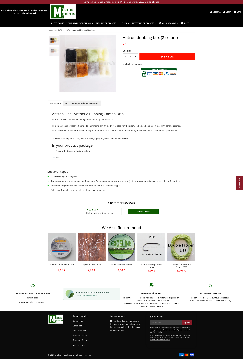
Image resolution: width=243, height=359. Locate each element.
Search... (217, 11)
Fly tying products (143, 23)
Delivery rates (79, 345)
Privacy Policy (79, 330)
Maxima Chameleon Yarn (62, 264)
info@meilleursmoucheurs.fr (160, 340)
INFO (186, 23)
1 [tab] (54, 81)
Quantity (127, 51)
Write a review (143, 211)
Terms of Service (81, 340)
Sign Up (187, 322)
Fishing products (106, 23)
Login (228, 11)
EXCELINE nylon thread (121, 264)
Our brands (169, 23)
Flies (124, 23)
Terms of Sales (80, 335)
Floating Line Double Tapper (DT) (181, 265)
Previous (62, 63)
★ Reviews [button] (239, 183)
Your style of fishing (78, 23)
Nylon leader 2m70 (92, 264)
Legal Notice (79, 326)
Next (113, 63)
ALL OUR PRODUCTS (62, 30)
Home (50, 30)
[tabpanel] (54, 40)
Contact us (78, 321)
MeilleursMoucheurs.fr (64, 355)
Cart (239, 11)
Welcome (59, 23)
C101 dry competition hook (151, 265)
